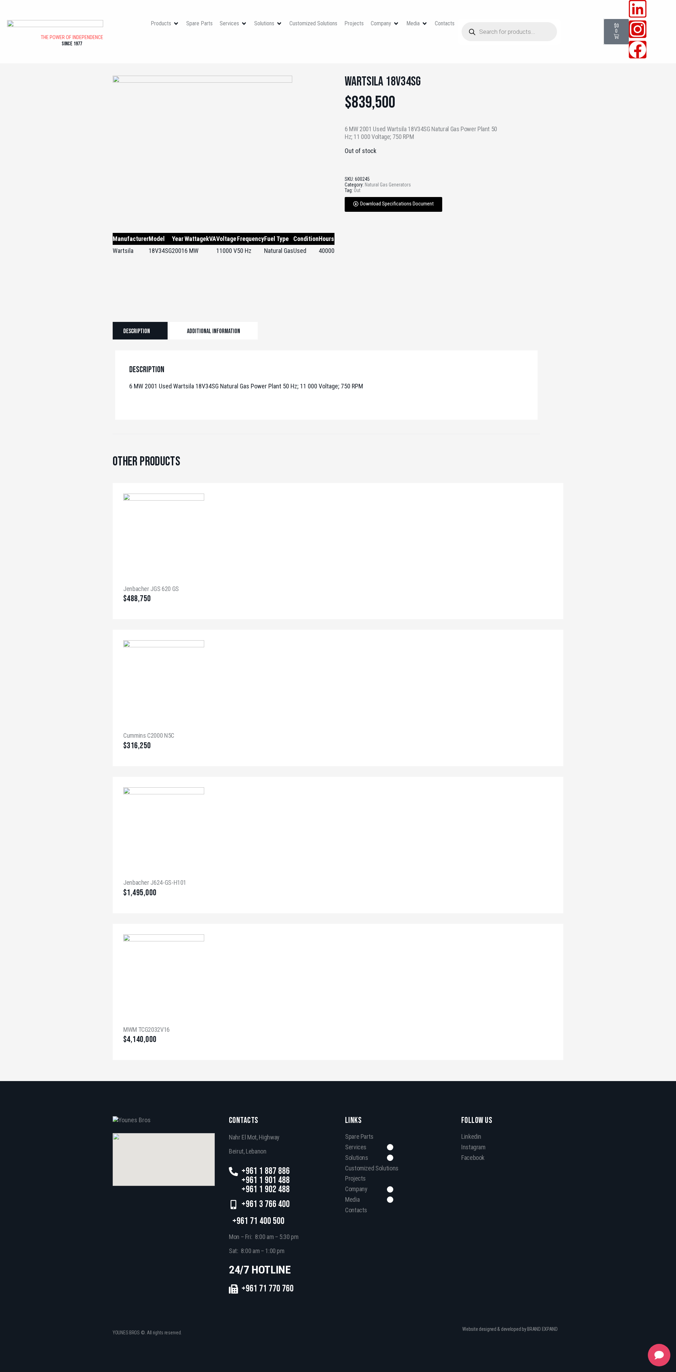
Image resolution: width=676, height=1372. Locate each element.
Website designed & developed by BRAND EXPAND (510, 1329)
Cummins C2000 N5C (148, 735)
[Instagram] (637, 29)
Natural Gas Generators (388, 185)
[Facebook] (637, 49)
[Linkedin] (637, 9)
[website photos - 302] (202, 80)
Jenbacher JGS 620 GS (151, 588)
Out (357, 190)
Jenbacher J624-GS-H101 (154, 882)
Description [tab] (136, 331)
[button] (165, 24)
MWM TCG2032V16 (146, 1029)
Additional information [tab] (213, 331)
